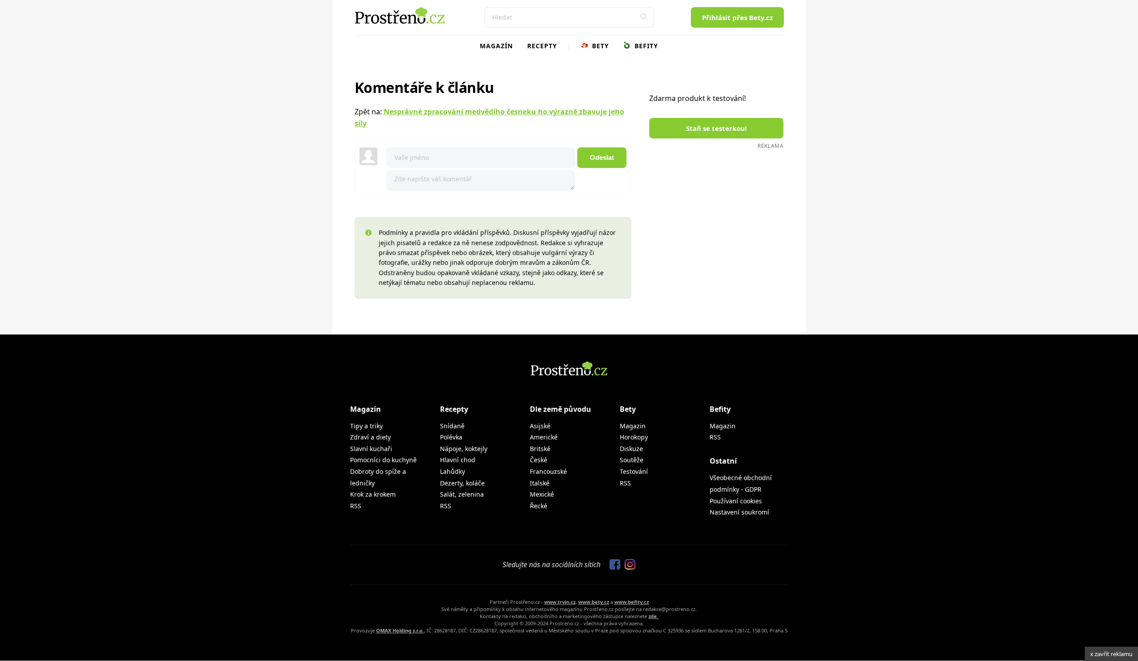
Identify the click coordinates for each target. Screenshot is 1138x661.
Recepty (542, 46)
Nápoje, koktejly (463, 448)
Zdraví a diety (370, 437)
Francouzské (548, 471)
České (538, 460)
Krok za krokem (373, 494)
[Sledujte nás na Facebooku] (612, 565)
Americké (544, 437)
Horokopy (634, 437)
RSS (355, 506)
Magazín (496, 46)
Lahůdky (452, 471)
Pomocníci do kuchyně (383, 460)
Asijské (540, 426)
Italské (540, 483)
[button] (644, 17)
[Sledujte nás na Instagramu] (627, 565)
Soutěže (631, 460)
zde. (653, 616)
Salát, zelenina (462, 494)
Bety (599, 46)
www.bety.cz (593, 601)
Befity (645, 46)
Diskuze (631, 448)
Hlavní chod (457, 460)
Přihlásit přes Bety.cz (737, 17)
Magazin (633, 426)
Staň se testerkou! (716, 128)
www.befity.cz (631, 601)
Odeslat (602, 157)
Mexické (542, 494)
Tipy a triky (366, 426)
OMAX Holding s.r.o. (400, 630)
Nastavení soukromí (739, 512)
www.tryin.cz (559, 601)
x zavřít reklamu (1111, 654)
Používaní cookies (736, 501)
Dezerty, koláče (462, 483)
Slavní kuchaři (371, 448)
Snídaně (452, 426)
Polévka (451, 437)
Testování (634, 471)
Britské (540, 448)
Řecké (538, 506)
